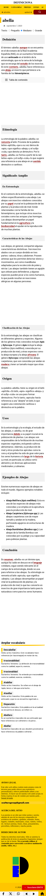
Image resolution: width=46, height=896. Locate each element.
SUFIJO (36, 7)
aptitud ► (28, 12)
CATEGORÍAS (16, 7)
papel (10, 203)
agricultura (24, 223)
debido (16, 434)
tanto (4, 155)
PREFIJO (27, 7)
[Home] (42, 895)
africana (31, 355)
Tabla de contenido (18, 80)
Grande (38, 30)
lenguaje (37, 562)
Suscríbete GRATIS (35, 887)
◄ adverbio (5, 12)
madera (5, 364)
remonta (5, 142)
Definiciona (23, 2)
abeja (8, 70)
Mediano (27, 30)
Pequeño (15, 30)
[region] (23, 103)
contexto (13, 67)
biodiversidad (8, 226)
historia (39, 456)
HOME (6, 7)
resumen (8, 559)
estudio (24, 64)
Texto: (4, 30)
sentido (37, 161)
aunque (23, 47)
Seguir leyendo (7, 798)
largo (27, 456)
